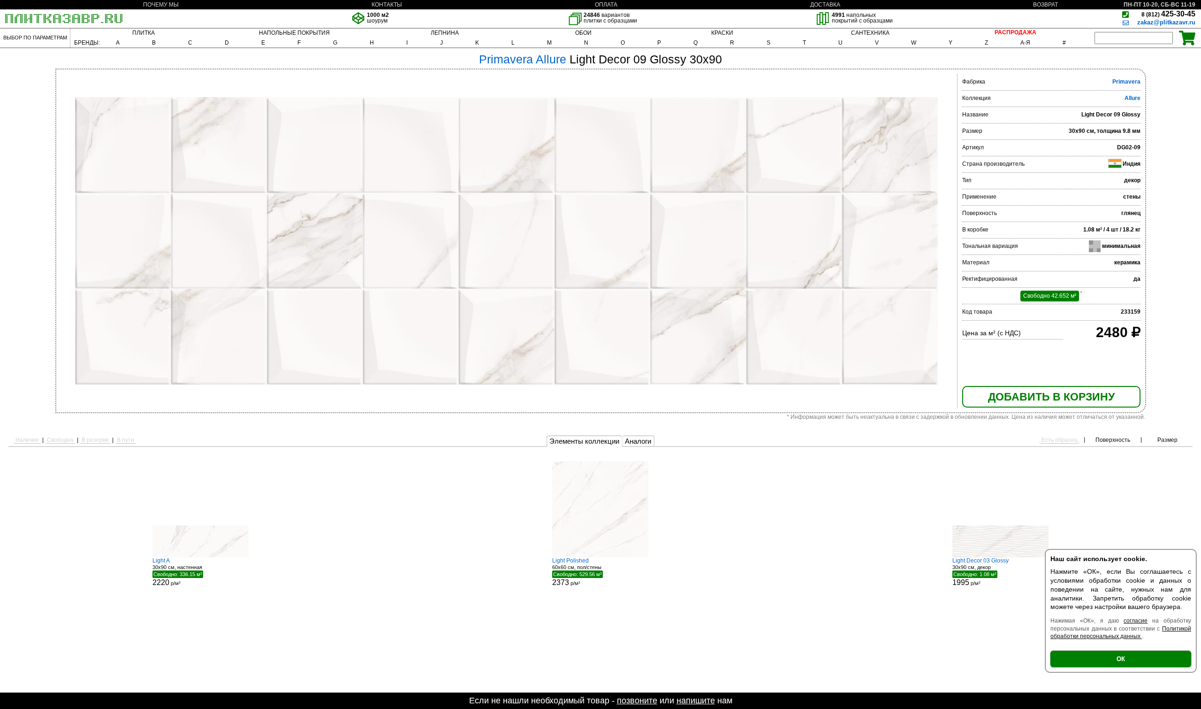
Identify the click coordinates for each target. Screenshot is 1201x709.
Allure (1132, 98)
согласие (1136, 620)
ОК (1121, 659)
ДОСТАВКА (825, 4)
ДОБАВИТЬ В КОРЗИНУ (1051, 397)
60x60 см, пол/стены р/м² (577, 571)
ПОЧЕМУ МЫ (161, 4)
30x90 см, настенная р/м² (177, 571)
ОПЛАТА (606, 4)
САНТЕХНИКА (870, 33)
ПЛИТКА (143, 33)
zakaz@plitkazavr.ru (1166, 22)
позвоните (637, 700)
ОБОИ (583, 33)
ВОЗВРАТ (1045, 4)
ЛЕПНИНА (445, 33)
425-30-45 (1168, 14)
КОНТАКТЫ (387, 4)
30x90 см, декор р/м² (980, 571)
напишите (696, 700)
